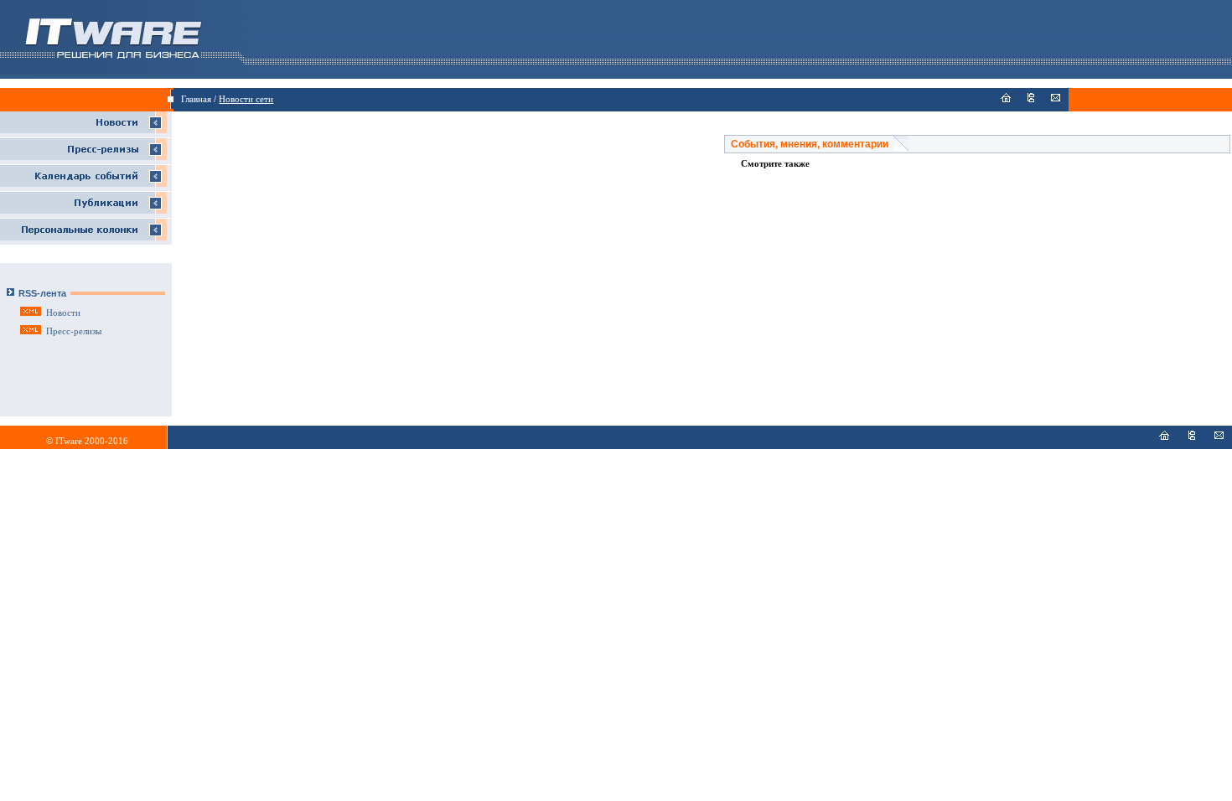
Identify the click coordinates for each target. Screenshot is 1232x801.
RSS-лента (42, 293)
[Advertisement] (448, 171)
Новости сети (246, 99)
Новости (63, 313)
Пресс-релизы (73, 331)
